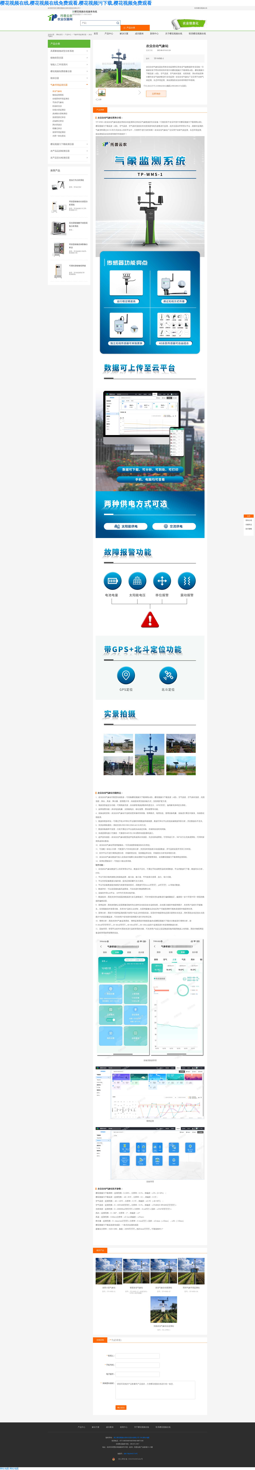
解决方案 (124, 33)
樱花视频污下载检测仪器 (62, 144)
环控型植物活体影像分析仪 (78, 246)
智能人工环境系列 (58, 64)
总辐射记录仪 (58, 121)
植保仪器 (54, 78)
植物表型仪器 (56, 58)
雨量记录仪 (57, 128)
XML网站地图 (144, 1437)
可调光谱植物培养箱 (77, 266)
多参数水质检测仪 (59, 114)
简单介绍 (249, 520)
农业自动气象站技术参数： (110, 1189)
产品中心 (109, 33)
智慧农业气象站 (136, 1288)
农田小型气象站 (108, 1288)
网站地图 (4, 1468)
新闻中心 (154, 33)
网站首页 (59, 34)
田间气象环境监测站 (191, 1288)
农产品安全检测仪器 (60, 158)
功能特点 (249, 525)
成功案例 (139, 33)
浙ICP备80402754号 (131, 1454)
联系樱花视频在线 (200, 8)
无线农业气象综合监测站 (164, 1326)
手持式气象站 (58, 102)
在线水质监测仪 (58, 110)
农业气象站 (57, 91)
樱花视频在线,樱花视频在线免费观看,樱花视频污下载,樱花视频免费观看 (76, 3)
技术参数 (249, 529)
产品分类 (131, 28)
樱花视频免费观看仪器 (61, 71)
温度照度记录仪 (58, 117)
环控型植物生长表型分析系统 (78, 203)
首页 (96, 33)
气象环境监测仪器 (80, 34)
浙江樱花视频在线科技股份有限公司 (126, 1437)
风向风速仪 (57, 125)
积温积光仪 (57, 106)
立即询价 (156, 94)
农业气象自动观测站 (163, 1288)
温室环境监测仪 (58, 132)
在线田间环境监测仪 (60, 99)
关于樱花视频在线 (173, 33)
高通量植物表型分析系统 (62, 51)
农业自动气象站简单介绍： (110, 118)
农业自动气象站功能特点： (110, 793)
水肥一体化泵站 (58, 136)
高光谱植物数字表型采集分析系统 (78, 224)
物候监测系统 (58, 95)
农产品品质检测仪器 (60, 151)
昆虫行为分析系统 (76, 180)
